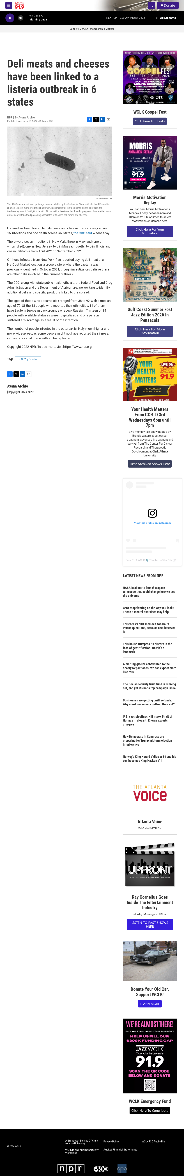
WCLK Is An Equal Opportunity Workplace (82, 1151)
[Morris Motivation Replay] (150, 163)
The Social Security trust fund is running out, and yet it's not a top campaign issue (149, 686)
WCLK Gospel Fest (150, 112)
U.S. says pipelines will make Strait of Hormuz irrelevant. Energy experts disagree (147, 720)
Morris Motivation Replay (150, 200)
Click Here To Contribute (149, 1110)
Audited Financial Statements (120, 1149)
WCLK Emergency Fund (150, 1101)
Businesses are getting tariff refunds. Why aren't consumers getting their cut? (149, 702)
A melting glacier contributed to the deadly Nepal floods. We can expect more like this (149, 668)
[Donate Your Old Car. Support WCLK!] (150, 961)
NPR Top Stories (28, 359)
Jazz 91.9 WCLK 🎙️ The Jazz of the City (149, 560)
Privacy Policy (111, 1141)
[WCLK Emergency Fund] (150, 1056)
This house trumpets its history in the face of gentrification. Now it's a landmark (147, 648)
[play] (10, 18)
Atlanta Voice (149, 821)
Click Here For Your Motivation (149, 231)
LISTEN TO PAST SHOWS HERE (150, 924)
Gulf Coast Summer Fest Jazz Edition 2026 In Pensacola (150, 315)
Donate (169, 5)
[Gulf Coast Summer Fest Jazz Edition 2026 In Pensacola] (150, 275)
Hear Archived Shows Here (150, 464)
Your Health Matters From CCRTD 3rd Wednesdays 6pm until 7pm (150, 417)
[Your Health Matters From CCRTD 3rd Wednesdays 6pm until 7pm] (150, 374)
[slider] (26, 18)
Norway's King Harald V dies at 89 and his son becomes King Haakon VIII (149, 758)
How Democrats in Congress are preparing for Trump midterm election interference (147, 740)
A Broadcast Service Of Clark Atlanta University (81, 1142)
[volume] (21, 18)
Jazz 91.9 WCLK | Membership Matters (92, 28)
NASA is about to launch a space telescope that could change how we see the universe (149, 592)
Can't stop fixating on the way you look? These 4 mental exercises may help (148, 610)
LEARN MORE (150, 1004)
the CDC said (83, 233)
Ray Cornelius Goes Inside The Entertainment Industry (150, 902)
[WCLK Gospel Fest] (150, 77)
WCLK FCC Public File (153, 1141)
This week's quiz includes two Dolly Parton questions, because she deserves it (149, 628)
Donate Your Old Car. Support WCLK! (150, 991)
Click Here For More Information (150, 331)
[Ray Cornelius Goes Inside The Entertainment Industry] (150, 865)
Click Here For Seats (150, 121)
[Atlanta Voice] (150, 794)
